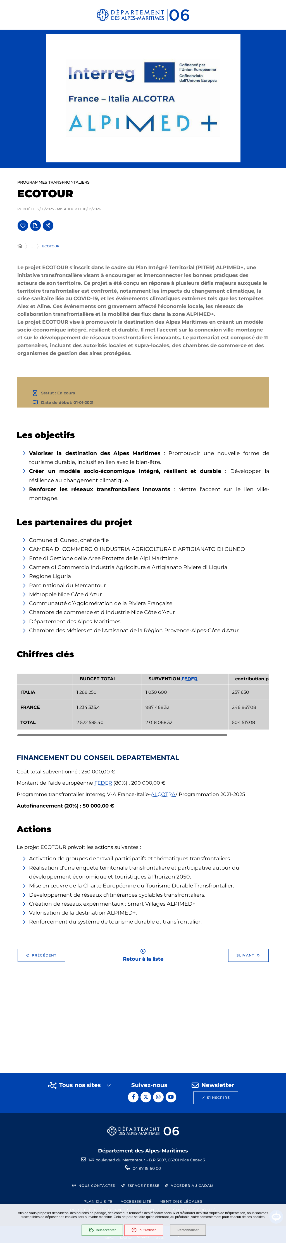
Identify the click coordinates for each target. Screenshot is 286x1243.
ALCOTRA (163, 794)
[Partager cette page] (48, 225)
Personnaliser (188, 1230)
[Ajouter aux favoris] (22, 225)
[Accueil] (19, 246)
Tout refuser (147, 1230)
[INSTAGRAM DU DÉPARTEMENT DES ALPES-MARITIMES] (158, 1097)
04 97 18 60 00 (147, 1168)
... (32, 246)
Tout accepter (105, 1230)
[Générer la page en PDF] (35, 225)
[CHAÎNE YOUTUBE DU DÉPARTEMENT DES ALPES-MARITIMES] (171, 1097)
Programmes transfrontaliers (53, 182)
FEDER (189, 678)
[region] (143, 705)
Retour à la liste (143, 958)
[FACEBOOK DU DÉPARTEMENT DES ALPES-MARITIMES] (133, 1097)
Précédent (44, 955)
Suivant (245, 955)
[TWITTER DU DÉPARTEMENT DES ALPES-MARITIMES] (145, 1097)
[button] (143, 98)
